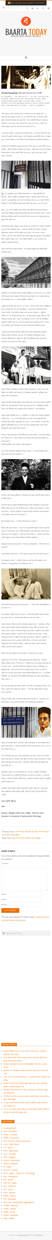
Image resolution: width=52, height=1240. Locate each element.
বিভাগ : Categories (10, 1176)
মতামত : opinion (9, 1192)
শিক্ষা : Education (27, 99)
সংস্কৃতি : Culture (24, 101)
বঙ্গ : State (7, 1166)
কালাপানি (41, 103)
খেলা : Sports (8, 1147)
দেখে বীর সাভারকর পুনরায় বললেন (12, 105)
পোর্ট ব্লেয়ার (24, 105)
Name (4, 894)
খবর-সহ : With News (11, 1144)
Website (4, 904)
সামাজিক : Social (36, 101)
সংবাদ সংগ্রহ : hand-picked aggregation (18, 1202)
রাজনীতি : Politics (15, 99)
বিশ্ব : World (8, 1179)
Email (3, 899)
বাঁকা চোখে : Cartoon (10, 1170)
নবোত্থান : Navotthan (11, 1160)
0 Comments (40, 105)
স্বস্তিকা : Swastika (10, 1215)
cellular (12, 103)
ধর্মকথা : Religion (9, 1157)
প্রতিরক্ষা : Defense (10, 1163)
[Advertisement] (26, 1002)
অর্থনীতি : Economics (11, 1137)
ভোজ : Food (7, 1189)
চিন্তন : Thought (39, 96)
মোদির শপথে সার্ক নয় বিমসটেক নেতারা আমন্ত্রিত (26, 838)
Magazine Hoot (23, 1235)
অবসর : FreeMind (10, 1131)
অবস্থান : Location (10, 1134)
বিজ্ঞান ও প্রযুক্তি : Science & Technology (19, 1173)
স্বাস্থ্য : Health (8, 1218)
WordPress (39, 1235)
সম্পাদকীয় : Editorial (10, 1205)
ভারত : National (9, 1186)
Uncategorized (9, 1128)
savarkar (20, 103)
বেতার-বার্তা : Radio (10, 1183)
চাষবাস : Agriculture (10, 1150)
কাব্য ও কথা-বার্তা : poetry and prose (16, 1141)
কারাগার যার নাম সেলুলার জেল (31, 103)
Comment (5, 864)
